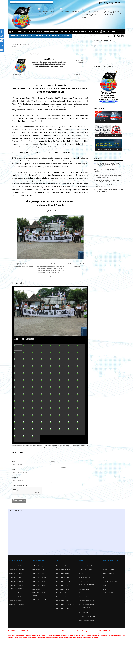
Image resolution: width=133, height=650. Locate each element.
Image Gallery (26, 44)
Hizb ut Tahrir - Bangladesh (16, 569)
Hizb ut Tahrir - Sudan (38, 585)
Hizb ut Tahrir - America (63, 566)
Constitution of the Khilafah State (88, 616)
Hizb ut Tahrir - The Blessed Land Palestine (41, 594)
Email (21, 44)
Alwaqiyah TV (83, 573)
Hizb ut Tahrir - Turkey (15, 600)
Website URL (15, 477)
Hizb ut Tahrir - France (62, 585)
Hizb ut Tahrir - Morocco (39, 581)
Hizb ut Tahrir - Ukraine (62, 608)
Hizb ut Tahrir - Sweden (62, 600)
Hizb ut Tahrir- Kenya (15, 577)
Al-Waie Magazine (84, 581)
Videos (104, 589)
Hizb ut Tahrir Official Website (87, 566)
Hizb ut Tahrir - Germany (63, 593)
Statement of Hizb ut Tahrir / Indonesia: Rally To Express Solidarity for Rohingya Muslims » (42, 447)
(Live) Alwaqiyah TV (102, 41)
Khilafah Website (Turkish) (86, 608)
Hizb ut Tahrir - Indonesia (16, 573)
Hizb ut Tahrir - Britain (62, 573)
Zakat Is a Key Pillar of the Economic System (46, 12)
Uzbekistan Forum (84, 593)
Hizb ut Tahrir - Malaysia (16, 581)
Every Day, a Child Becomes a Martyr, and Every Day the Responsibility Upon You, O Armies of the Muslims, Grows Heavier (91, 14)
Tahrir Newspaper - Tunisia (86, 620)
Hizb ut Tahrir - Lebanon (39, 577)
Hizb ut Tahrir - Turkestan (16, 597)
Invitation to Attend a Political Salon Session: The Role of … (107, 185)
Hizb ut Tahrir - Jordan (38, 573)
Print (18, 44)
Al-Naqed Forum (84, 589)
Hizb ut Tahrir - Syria (38, 589)
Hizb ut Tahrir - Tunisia (39, 599)
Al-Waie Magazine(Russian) (87, 584)
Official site (14, 36)
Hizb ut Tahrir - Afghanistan (17, 566)
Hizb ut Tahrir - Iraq (38, 569)
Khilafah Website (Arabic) (86, 600)
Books (104, 577)
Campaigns (24, 36)
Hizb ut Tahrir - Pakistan (16, 585)
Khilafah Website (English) (86, 604)
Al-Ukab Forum (83, 612)
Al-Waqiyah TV (66, 36)
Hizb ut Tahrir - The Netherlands (65, 604)
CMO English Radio (108, 569)
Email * (14, 469)
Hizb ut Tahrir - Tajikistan (16, 588)
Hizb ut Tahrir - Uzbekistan (16, 604)
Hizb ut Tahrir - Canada (62, 577)
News (104, 585)
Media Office (99, 159)
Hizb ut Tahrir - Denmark (63, 581)
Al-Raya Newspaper (37, 36)
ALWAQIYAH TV (16, 511)
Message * (53, 461)
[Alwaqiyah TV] (118, 37)
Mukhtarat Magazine (52, 36)
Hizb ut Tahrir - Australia (63, 569)
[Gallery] (122, 37)
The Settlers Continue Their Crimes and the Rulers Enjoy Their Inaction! (112, 12)
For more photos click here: (50, 211)
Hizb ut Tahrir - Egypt (38, 566)
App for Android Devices (109, 593)
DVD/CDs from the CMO (110, 581)
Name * (14, 461)
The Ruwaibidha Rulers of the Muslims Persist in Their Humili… (107, 181)
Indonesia (14, 47)
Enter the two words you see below (20, 485)
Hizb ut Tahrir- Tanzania (16, 593)
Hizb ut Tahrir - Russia (62, 597)
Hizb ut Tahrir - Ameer (85, 569)
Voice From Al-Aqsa (84, 597)
